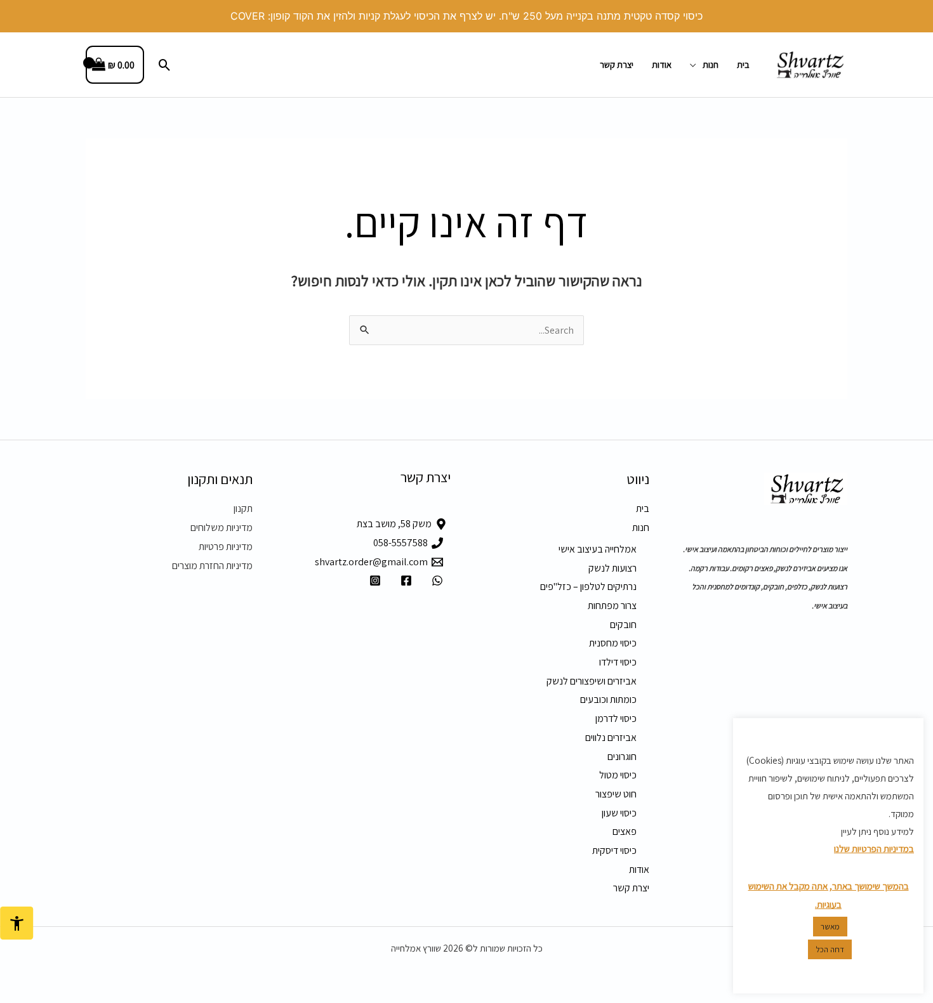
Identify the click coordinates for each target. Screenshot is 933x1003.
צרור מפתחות (612, 605)
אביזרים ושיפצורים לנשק (591, 681)
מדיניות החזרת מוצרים (212, 565)
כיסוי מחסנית (613, 643)
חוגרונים (622, 756)
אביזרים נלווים (611, 737)
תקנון (243, 508)
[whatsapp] (435, 580)
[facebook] (404, 580)
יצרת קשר (616, 64)
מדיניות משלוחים (221, 527)
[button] (165, 65)
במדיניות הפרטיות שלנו (874, 848)
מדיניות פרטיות (226, 546)
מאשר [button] (830, 926)
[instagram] (373, 580)
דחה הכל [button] (830, 949)
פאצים (624, 831)
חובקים (623, 624)
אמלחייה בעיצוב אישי (598, 549)
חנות (710, 64)
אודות (662, 64)
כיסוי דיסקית (614, 850)
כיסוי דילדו (618, 662)
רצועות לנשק (612, 568)
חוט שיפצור (616, 794)
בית (743, 64)
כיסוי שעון (619, 813)
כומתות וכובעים (608, 699)
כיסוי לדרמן (616, 718)
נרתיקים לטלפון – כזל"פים (588, 586)
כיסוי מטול (618, 775)
